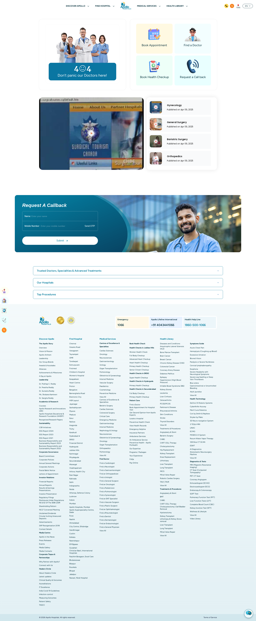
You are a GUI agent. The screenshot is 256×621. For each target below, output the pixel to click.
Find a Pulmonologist (108, 492)
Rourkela (72, 567)
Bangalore (73, 390)
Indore (72, 500)
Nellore (72, 422)
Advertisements (45, 522)
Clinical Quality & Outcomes (50, 580)
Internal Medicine (107, 379)
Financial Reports (46, 482)
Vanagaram (73, 351)
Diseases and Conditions (170, 344)
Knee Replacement (167, 457)
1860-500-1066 (195, 325)
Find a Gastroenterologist (110, 470)
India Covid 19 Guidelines (49, 591)
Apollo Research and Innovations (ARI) (52, 410)
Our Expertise (135, 449)
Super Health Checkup (138, 378)
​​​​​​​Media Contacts (45, 551)
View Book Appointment (4, 291)
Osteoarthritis (165, 400)
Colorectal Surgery (107, 413)
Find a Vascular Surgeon (109, 502)
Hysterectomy (166, 513)
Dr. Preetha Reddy (46, 387)
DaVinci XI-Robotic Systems (201, 403)
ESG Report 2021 (46, 438)
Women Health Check (138, 352)
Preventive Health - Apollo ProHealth (140, 444)
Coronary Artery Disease (170, 370)
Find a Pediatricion (107, 488)
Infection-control (46, 594)
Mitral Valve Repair (167, 475)
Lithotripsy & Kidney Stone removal (171, 520)
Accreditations (45, 584)
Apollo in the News (47, 537)
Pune (71, 516)
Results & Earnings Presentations (46, 489)
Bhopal (72, 571)
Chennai (72, 344)
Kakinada (72, 479)
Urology (103, 365)
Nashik (72, 519)
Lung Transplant (166, 468)
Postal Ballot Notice (47, 470)
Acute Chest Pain (197, 348)
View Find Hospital (4, 301)
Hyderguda (73, 447)
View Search (4, 330)
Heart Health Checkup (138, 363)
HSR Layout (74, 400)
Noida (71, 489)
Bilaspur (72, 564)
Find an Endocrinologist (109, 524)
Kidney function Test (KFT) (200, 508)
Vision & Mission (45, 351)
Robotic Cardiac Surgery (170, 478)
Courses (42, 406)
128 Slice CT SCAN (197, 442)
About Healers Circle (47, 573)
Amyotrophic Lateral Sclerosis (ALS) (172, 347)
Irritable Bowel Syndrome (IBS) (172, 386)
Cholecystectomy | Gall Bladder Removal (172, 508)
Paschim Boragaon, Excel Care (81, 557)
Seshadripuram (75, 408)
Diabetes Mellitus (167, 374)
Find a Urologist (106, 477)
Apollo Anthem (45, 355)
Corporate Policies (46, 460)
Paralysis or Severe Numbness (202, 362)
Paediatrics (104, 386)
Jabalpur (72, 574)
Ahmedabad (74, 523)
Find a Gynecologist (108, 495)
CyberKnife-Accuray (198, 407)
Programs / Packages (137, 452)
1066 (238, 8)
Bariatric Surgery (106, 406)
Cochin (72, 534)
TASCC (42, 605)
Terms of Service (210, 617)
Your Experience (136, 456)
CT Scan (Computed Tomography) (198, 471)
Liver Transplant (166, 464)
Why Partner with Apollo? (49, 562)
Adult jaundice (196, 392)
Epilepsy (163, 377)
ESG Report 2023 (46, 435)
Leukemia (164, 393)
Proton (72, 386)
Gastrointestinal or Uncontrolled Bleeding (203, 387)
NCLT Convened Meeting (49, 510)
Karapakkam (74, 379)
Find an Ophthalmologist (110, 509)
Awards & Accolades (47, 365)
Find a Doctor (134, 405)
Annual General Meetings (49, 463)
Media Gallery (44, 548)
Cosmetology (105, 390)
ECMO (192, 431)
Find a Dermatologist (108, 520)
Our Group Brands (46, 362)
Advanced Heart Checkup (139, 359)
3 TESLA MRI (195, 424)
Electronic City (75, 397)
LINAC (192, 428)
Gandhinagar (74, 530)
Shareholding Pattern (47, 506)
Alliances (42, 369)
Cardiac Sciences (106, 351)
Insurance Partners (137, 433)
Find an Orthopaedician (109, 474)
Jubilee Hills (74, 450)
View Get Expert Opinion (4, 320)
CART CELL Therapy (168, 443)
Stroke (162, 418)
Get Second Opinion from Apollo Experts (142, 414)
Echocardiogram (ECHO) (199, 483)
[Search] (232, 6)
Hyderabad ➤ (74, 436)
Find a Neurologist (107, 467)
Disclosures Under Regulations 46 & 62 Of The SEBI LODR (51, 501)
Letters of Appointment (48, 474)
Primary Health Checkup (139, 366)
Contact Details (45, 529)
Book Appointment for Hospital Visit (142, 408)
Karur (71, 418)
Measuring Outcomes (47, 598)
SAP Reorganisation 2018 (49, 526)
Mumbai (72, 504)
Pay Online (133, 463)
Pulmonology (105, 372)
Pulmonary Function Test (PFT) (202, 497)
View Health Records (138, 426)
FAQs (131, 459)
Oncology (103, 354)
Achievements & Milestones (50, 373)
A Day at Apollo (45, 376)
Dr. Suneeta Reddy (46, 391)
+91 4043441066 (162, 325)
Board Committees (46, 456)
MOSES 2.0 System (197, 435)
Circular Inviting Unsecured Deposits (50, 517)
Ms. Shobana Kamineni (48, 395)
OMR (71, 358)
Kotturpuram (74, 365)
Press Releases (45, 540)
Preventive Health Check (139, 422)
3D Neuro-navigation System (201, 421)
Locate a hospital (136, 419)
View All (103, 397)
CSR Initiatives (45, 427)
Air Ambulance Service (138, 440)
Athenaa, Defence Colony (79, 493)
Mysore (72, 411)
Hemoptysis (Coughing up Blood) (203, 351)
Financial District (76, 443)
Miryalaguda (74, 457)
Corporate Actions (46, 467)
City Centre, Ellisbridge (78, 526)
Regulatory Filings (46, 497)
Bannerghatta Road (77, 393)
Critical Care (105, 416)
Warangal (73, 464)
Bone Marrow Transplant (169, 352)
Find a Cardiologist (107, 463)
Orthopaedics (105, 448)
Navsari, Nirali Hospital (78, 578)
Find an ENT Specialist (109, 499)
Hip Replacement (167, 450)
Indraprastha (74, 486)
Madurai (72, 415)
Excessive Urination (198, 355)
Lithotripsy (164, 461)
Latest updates (45, 577)
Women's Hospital (76, 376)
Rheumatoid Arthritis (168, 411)
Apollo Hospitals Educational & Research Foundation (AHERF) (51, 415)
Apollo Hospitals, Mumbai (79, 507)
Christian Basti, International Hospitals (80, 552)
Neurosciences (106, 358)
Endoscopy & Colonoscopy (201, 490)
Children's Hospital (77, 372)
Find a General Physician (109, 527)
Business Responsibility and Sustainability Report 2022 (50, 447)
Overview (43, 348)
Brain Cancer (165, 356)
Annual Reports (45, 485)
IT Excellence (44, 587)
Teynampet (73, 354)
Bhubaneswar (74, 560)
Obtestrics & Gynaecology (110, 376)
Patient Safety (45, 601)
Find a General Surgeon (109, 481)
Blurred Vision (195, 358)
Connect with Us (46, 565)
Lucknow (72, 496)
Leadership (43, 358)
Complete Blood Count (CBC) (202, 504)
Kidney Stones (166, 389)
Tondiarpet (73, 361)
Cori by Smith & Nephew (200, 414)
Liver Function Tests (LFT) (200, 501)
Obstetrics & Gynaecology (110, 438)
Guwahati (73, 548)
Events (42, 544)
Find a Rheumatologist (109, 513)
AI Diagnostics (195, 449)
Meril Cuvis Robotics (198, 410)
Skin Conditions (166, 414)
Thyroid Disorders (167, 421)
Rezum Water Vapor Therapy (201, 438)
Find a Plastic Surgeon (108, 506)
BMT (162, 497)
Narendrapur (74, 541)
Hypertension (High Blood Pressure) (170, 381)
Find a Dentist (105, 516)
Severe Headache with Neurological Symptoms (199, 373)
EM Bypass (73, 544)
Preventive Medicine (108, 393)
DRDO (71, 440)
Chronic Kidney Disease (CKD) (172, 363)
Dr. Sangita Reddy (46, 398)
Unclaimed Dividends (47, 513)
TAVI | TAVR (164, 482)
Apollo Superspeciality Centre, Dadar (81, 511)
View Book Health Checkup (4, 310)
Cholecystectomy (167, 446)
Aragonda (73, 425)
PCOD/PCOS (165, 404)
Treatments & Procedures (170, 429)
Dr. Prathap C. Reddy (47, 384)
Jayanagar (73, 404)
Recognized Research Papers (51, 420)
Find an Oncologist (107, 484)
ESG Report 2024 (46, 431)
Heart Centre (74, 383)
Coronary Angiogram (198, 480)
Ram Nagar (73, 475)
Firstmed (73, 368)
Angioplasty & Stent (168, 432)
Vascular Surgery (106, 383)
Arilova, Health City (77, 472)
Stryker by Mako (196, 417)
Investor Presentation (48, 494)
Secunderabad (75, 461)
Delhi (71, 482)
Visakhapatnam (75, 468)
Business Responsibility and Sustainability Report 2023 (50, 442)
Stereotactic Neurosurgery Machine (201, 453)
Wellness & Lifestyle (198, 512)
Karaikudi (73, 432)
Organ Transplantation (108, 368)
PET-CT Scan (195, 476)
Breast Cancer (165, 359)
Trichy (71, 429)
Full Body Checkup (137, 356)
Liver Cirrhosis (166, 397)
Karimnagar (73, 454)
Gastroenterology (107, 361)
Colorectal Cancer (167, 367)
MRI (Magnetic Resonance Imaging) (200, 466)
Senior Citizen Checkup (139, 370)
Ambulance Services (137, 436)
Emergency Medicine (108, 420)
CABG (162, 439)
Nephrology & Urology (108, 431)
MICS (162, 471)
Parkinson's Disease (168, 407)
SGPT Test (194, 494)
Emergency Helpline (137, 429)
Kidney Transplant (167, 453)
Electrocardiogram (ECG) (200, 487)
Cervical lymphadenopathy (200, 365)
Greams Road (74, 347)
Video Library (195, 519)
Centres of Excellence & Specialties (109, 401)
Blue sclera (194, 383)
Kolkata (72, 537)
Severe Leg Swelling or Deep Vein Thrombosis (201, 378)
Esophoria (194, 369)
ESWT (192, 446)
